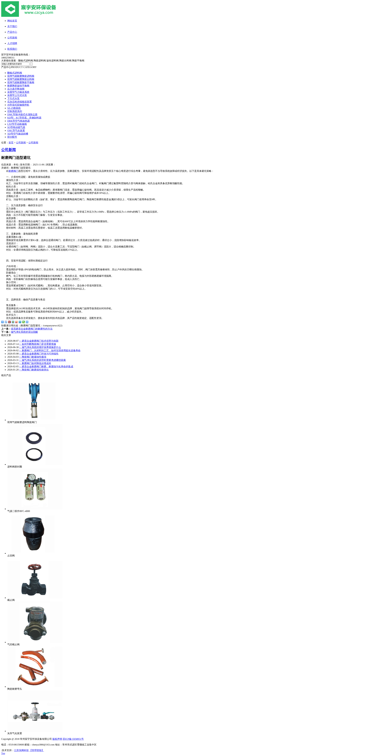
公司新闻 (12, 37)
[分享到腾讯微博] (20, 322)
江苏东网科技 (21, 750)
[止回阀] (34, 553)
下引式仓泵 (13, 98)
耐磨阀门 (13, 171)
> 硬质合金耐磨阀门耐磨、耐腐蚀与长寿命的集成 (46, 366)
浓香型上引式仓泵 (17, 95)
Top (3, 753)
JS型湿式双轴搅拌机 (18, 105)
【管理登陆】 (36, 750)
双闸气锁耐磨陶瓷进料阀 (20, 76)
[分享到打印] (27, 322)
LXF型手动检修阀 (17, 124)
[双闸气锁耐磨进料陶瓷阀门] (34, 420)
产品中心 (12, 32)
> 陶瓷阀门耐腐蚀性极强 (32, 357)
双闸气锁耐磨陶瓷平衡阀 (20, 82)
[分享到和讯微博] (9, 322)
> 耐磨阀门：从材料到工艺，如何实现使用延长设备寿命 (49, 350)
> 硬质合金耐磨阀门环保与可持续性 (38, 353)
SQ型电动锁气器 (16, 127)
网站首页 (12, 20)
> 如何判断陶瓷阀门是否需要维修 (37, 344)
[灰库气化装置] (34, 731)
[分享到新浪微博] (16, 322)
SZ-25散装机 (14, 108)
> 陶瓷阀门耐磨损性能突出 (34, 369)
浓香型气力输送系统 (18, 92)
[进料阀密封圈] (34, 464)
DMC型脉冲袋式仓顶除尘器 (22, 114)
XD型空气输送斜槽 (17, 133)
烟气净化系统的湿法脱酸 (24, 332)
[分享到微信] (23, 322)
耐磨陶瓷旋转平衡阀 (18, 85)
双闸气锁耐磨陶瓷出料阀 (20, 79)
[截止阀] (34, 597)
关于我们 (12, 26)
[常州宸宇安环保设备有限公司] (36, 16)
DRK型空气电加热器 (18, 121)
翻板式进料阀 (14, 72)
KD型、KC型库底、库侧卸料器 (24, 117)
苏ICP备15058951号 (73, 739)
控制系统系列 (14, 111)
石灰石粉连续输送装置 (19, 101)
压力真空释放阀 (15, 89)
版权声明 (57, 739)
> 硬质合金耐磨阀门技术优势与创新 (38, 341)
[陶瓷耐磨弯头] (34, 686)
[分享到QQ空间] (13, 322)
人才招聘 (12, 43)
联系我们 (12, 49)
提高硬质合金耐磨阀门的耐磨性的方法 (32, 328)
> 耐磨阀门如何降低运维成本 (35, 363)
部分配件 (12, 137)
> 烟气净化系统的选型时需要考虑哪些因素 (42, 360)
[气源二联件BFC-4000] (34, 509)
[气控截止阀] (34, 642)
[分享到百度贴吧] (6, 322)
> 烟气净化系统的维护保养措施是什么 (40, 347)
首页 (11, 142)
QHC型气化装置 (16, 130)
